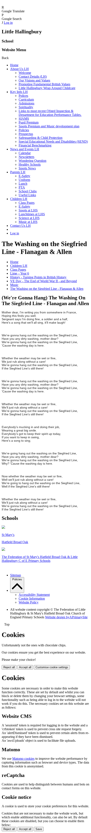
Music (14, 285)
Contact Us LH (20, 225)
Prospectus (26, 134)
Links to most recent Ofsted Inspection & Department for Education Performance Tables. (50, 113)
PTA (22, 187)
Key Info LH (19, 92)
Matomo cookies (23, 758)
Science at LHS (29, 218)
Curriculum (26, 99)
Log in (8, 22)
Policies (24, 130)
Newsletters (26, 157)
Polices (23, 95)
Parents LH (17, 172)
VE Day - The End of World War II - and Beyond (43, 281)
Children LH (18, 199)
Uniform (24, 180)
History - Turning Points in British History (38, 277)
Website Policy (29, 602)
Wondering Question (32, 160)
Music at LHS (28, 222)
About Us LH (19, 69)
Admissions (26, 103)
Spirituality (26, 107)
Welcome (25, 73)
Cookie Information (32, 598)
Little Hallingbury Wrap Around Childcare (47, 88)
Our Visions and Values (34, 80)
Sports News (27, 168)
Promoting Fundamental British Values (44, 84)
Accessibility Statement (34, 594)
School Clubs (28, 191)
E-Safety (24, 176)
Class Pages (26, 202)
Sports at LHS (28, 210)
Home (14, 65)
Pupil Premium (29, 122)
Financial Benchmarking (35, 145)
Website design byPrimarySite (66, 617)
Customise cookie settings (52, 667)
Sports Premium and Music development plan (49, 126)
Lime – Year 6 (19, 273)
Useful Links (27, 195)
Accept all (25, 667)
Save (39, 829)
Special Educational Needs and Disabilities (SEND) (53, 141)
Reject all (9, 667)
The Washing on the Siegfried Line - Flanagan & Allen (46, 288)
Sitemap (15, 575)
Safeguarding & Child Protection (40, 138)
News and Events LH (24, 149)
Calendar (25, 153)
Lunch (23, 183)
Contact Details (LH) (33, 76)
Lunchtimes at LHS (32, 214)
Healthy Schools (30, 164)
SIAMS (24, 118)
